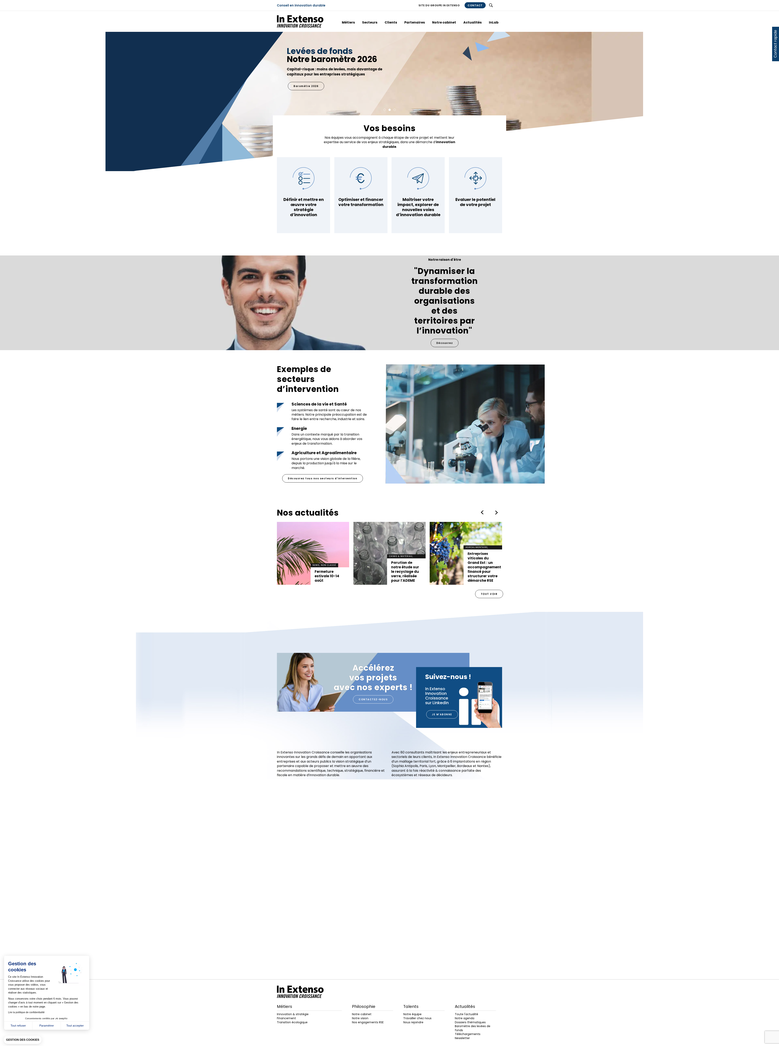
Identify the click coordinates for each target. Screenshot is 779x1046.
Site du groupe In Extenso (439, 5)
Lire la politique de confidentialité (26, 1012)
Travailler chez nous (417, 1018)
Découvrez (444, 343)
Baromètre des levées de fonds (472, 1028)
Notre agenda (464, 1018)
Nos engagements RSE (311, 76)
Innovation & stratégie (293, 1014)
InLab (493, 22)
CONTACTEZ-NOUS (373, 699)
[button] (23, 1040)
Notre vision (360, 1018)
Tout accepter (75, 1025)
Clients (391, 22)
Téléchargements (467, 1034)
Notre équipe (412, 1014)
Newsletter (462, 1038)
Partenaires (414, 22)
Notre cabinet (444, 22)
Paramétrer (46, 1025)
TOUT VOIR (489, 594)
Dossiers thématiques (470, 1022)
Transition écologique (292, 1022)
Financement (286, 1018)
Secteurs (369, 22)
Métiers (348, 22)
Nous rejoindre (413, 1022)
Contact (475, 5)
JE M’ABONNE (442, 714)
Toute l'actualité (466, 1014)
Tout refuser (18, 1025)
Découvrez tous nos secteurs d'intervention (322, 478)
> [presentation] (482, 512)
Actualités (472, 22)
